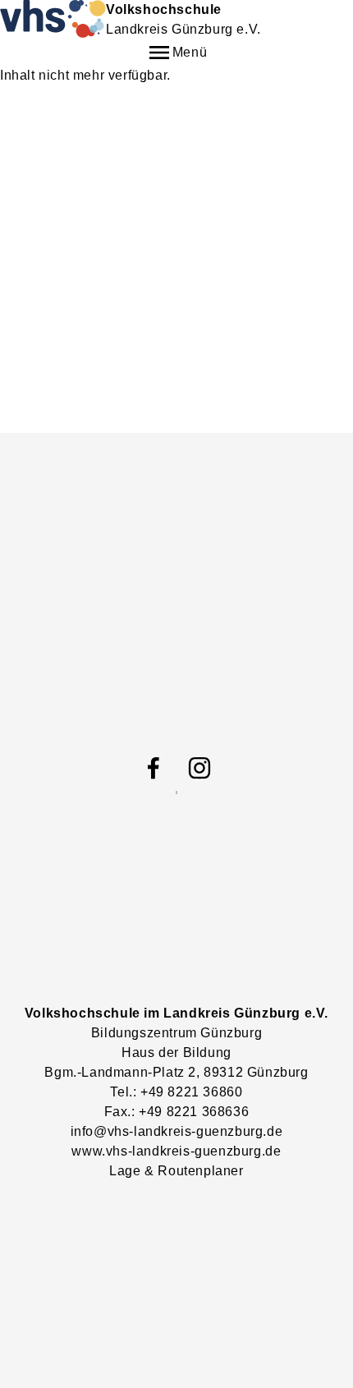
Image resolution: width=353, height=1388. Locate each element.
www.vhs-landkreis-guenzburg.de (176, 1151)
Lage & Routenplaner (176, 1171)
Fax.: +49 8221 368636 (177, 1112)
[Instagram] (199, 768)
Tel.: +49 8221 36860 (176, 1092)
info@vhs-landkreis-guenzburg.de (177, 1131)
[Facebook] (153, 768)
